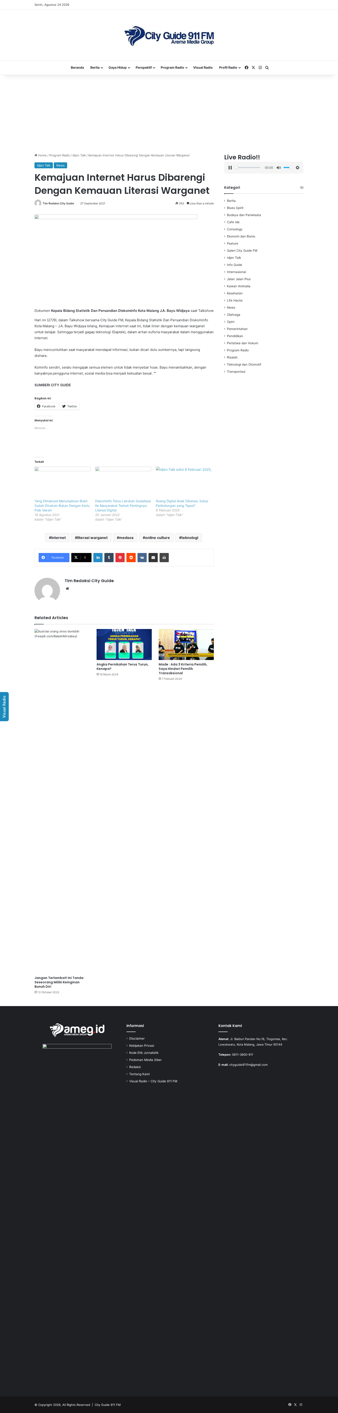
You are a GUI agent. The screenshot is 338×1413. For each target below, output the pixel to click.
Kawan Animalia (238, 286)
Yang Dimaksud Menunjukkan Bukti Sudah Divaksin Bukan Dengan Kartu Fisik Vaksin (62, 505)
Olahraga (233, 314)
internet (58, 537)
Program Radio (172, 67)
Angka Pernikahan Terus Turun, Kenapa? (123, 666)
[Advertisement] (169, 114)
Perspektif (144, 67)
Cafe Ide (233, 222)
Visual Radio (203, 67)
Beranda (77, 67)
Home (42, 155)
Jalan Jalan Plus (239, 279)
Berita (95, 67)
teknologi (189, 537)
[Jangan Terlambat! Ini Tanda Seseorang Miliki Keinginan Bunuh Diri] (62, 801)
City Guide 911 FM (108, 1405)
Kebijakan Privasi (141, 1045)
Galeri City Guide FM (242, 250)
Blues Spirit (235, 208)
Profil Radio (228, 67)
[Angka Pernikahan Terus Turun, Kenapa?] (124, 644)
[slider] (247, 167)
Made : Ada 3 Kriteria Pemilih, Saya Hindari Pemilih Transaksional (183, 668)
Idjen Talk (79, 155)
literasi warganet (92, 537)
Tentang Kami (139, 1074)
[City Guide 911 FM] (169, 35)
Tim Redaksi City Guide (58, 203)
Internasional (236, 272)
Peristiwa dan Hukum (242, 343)
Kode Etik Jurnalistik (143, 1053)
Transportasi (236, 371)
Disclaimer (137, 1038)
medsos (126, 537)
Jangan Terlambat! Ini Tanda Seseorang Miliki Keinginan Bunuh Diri (58, 982)
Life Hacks (235, 300)
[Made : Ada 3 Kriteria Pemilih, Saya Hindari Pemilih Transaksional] (186, 644)
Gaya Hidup (118, 67)
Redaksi (135, 1067)
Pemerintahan (237, 329)
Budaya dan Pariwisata (244, 215)
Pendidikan (235, 336)
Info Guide (234, 265)
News (60, 165)
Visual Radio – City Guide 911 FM (153, 1081)
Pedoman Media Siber (145, 1060)
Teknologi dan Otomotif (244, 364)
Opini (230, 322)
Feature (232, 243)
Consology (235, 229)
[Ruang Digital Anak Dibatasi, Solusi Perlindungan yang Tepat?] (184, 483)
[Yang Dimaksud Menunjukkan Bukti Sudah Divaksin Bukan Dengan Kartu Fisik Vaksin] (62, 483)
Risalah (232, 357)
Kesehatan (235, 293)
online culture (157, 537)
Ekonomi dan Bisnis (241, 236)
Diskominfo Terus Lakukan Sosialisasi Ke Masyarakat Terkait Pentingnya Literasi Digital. (123, 505)
